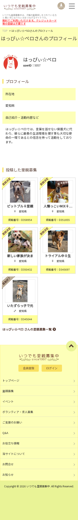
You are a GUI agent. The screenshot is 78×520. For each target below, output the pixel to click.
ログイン (51, 368)
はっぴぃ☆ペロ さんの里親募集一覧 (27, 329)
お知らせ (8, 475)
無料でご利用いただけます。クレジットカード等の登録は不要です (29, 22)
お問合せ (8, 464)
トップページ (10, 380)
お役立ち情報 (10, 443)
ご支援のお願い (12, 422)
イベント (8, 401)
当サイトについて (13, 454)
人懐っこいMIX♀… (58, 206)
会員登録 (28, 368)
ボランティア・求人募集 (17, 412)
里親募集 (8, 391)
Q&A (5, 433)
